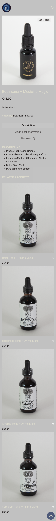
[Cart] (52, 7)
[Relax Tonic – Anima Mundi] (28, 218)
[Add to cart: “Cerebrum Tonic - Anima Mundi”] (53, 507)
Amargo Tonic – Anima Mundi (19, 423)
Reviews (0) (28, 138)
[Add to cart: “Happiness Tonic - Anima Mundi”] (53, 341)
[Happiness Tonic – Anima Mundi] (28, 301)
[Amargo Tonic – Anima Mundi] (28, 384)
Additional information (28, 131)
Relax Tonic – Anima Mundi (17, 257)
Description (28, 125)
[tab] (28, 125)
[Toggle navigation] (45, 8)
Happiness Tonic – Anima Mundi (20, 340)
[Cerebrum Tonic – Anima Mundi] (28, 467)
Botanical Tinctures (23, 115)
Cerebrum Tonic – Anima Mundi (20, 506)
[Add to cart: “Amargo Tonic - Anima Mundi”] (53, 424)
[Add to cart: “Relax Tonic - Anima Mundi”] (53, 258)
